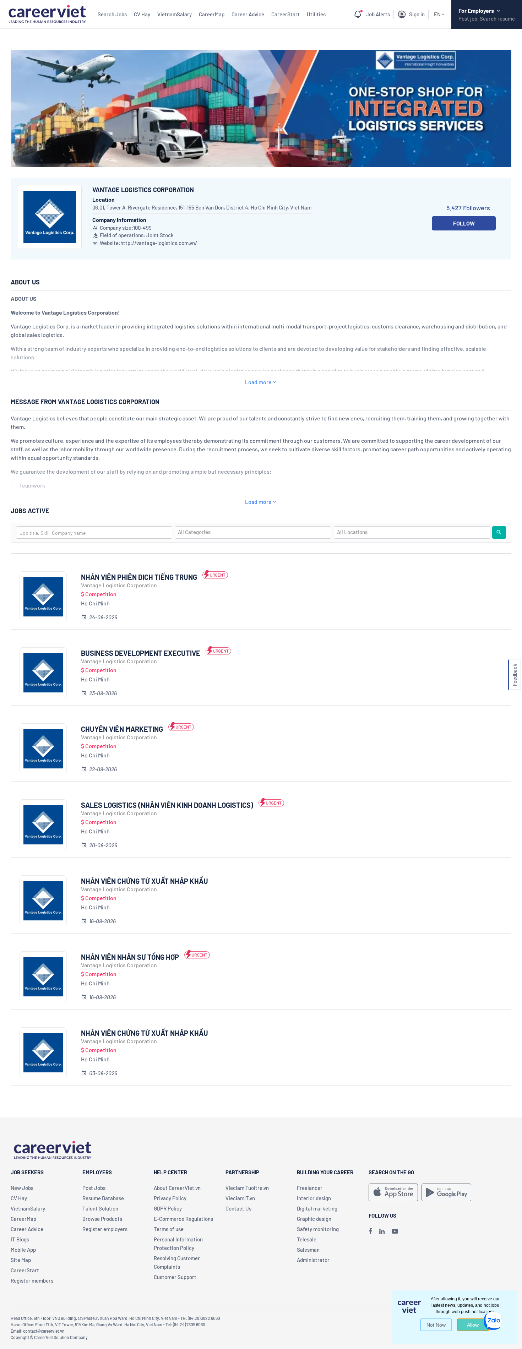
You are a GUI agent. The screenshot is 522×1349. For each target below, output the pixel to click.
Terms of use (169, 1229)
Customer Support (175, 1277)
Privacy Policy (170, 1198)
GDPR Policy (168, 1208)
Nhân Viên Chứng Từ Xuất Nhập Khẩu (144, 881)
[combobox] (94, 532)
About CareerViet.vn (177, 1188)
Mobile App (23, 1249)
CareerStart (285, 14)
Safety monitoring (318, 1229)
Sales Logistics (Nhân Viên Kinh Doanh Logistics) (167, 805)
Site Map (21, 1260)
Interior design (314, 1198)
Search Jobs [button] (112, 14)
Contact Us (238, 1208)
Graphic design (314, 1218)
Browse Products (102, 1218)
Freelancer (309, 1188)
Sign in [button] (417, 14)
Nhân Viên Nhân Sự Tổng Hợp (130, 957)
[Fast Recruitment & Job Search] (47, 13)
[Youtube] (395, 1231)
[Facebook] (370, 1231)
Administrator (313, 1260)
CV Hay (142, 14)
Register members (32, 1280)
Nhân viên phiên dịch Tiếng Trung (139, 577)
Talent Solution (100, 1208)
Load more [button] (258, 382)
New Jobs (22, 1188)
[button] (514, 674)
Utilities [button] (316, 14)
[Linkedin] (382, 1231)
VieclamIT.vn (240, 1198)
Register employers (104, 1229)
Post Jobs (93, 1188)
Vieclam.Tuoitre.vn (247, 1188)
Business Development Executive (140, 653)
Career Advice (248, 14)
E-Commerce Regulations (183, 1218)
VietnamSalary (174, 14)
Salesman (308, 1249)
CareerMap (211, 14)
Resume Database (103, 1198)
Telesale (306, 1239)
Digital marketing (317, 1208)
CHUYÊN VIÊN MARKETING (122, 729)
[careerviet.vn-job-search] (393, 1192)
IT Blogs (20, 1239)
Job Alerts (378, 14)
